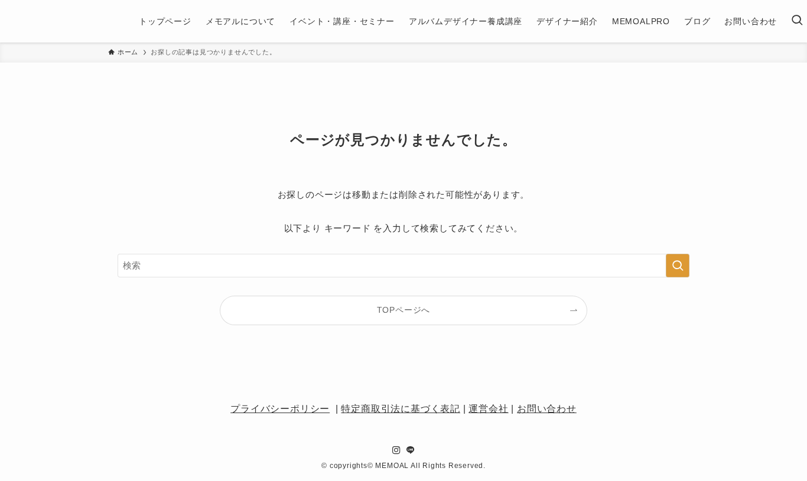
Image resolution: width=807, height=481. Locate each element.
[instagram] (396, 450)
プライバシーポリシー (280, 409)
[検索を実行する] (677, 265)
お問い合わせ (547, 409)
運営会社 (488, 409)
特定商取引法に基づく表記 (400, 409)
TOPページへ (404, 310)
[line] (410, 450)
